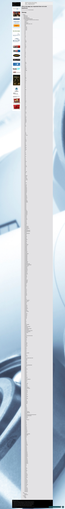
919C (25, 138)
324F (25, 73)
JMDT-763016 (26, 327)
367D (25, 102)
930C (25, 142)
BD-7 (25, 181)
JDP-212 (26, 303)
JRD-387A (26, 344)
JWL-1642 (26, 397)
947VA (25, 156)
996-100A (26, 166)
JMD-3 (25, 322)
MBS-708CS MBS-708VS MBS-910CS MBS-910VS (30, 414)
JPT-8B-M (26, 336)
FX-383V (26, 237)
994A (25, 167)
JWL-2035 (26, 400)
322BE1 (25, 68)
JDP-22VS (26, 302)
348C (25, 91)
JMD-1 (25, 319)
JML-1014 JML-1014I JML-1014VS (28, 330)
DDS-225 (26, 224)
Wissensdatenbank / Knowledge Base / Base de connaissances (32, 19)
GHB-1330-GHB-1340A (27, 263)
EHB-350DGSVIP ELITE (27, 231)
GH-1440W (26, 252)
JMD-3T (25, 323)
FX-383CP (26, 236)
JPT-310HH (26, 342)
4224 (25, 173)
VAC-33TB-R (26, 477)
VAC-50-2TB (26, 480)
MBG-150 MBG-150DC (27, 412)
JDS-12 (25, 312)
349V (25, 92)
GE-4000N (26, 249)
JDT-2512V (26, 314)
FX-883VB (26, 246)
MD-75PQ (26, 424)
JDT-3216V (26, 315)
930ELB (25, 145)
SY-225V (26, 464)
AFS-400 (26, 176)
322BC (25, 67)
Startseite (24, 14)
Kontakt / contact (26, 16)
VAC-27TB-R (26, 474)
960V (25, 158)
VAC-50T (26, 478)
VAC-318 (26, 486)
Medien (25, 497)
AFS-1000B (26, 178)
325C (25, 74)
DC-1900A (26, 223)
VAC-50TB (26, 479)
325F (25, 76)
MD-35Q (26, 421)
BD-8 (25, 183)
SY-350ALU (26, 468)
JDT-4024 (26, 316)
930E (25, 144)
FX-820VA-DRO (26, 244)
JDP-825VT (26, 307)
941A (25, 152)
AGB (23, 492)
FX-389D (26, 240)
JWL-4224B (26, 403)
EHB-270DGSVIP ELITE (27, 230)
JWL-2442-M (26, 402)
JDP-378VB (26, 305)
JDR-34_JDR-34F (27, 311)
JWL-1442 (26, 395)
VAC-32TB (26, 476)
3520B (25, 172)
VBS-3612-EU (26, 491)
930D (25, 143)
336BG (25, 89)
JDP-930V (26, 309)
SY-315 (25, 466)
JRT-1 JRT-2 (26, 345)
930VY (25, 148)
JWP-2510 (26, 407)
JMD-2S (26, 321)
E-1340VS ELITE (26, 226)
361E (25, 98)
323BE (25, 69)
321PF (25, 66)
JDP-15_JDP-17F (27, 301)
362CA (25, 100)
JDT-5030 (26, 317)
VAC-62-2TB (26, 481)
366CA (25, 101)
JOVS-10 (26, 334)
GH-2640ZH (26, 258)
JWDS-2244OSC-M (27, 387)
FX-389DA (26, 241)
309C (25, 57)
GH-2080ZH (26, 256)
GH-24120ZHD (26, 261)
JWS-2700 (26, 409)
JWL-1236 (26, 393)
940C (25, 150)
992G (25, 164)
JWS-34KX (26, 408)
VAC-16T (26, 472)
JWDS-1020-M (26, 383)
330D (25, 82)
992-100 (25, 165)
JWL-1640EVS (26, 396)
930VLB (25, 147)
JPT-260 (26, 338)
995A (25, 168)
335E (25, 87)
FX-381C (26, 235)
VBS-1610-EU (26, 489)
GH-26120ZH (26, 262)
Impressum (24, 495)
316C (25, 64)
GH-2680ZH (26, 260)
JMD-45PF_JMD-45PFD (27, 326)
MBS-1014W (26, 416)
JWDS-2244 (26, 386)
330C (25, 81)
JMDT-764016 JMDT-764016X (28, 328)
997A (25, 170)
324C (25, 71)
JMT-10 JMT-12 (26, 332)
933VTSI (26, 149)
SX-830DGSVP (26, 463)
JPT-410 (26, 341)
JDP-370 (26, 304)
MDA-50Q (26, 427)
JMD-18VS (26, 325)
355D (25, 95)
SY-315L (26, 467)
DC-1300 (26, 221)
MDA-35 (26, 425)
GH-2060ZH (26, 255)
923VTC (25, 140)
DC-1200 (26, 220)
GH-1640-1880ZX (27, 253)
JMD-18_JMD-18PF (27, 324)
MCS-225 (26, 418)
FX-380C (26, 234)
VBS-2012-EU (26, 490)
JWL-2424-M (26, 401)
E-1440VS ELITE (26, 227)
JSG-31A (26, 346)
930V (25, 146)
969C (25, 160)
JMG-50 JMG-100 (27, 329)
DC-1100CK (26, 219)
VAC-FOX (26, 471)
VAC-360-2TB (26, 488)
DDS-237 (26, 225)
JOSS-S (26, 333)
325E (25, 75)
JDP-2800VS (26, 310)
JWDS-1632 (26, 384)
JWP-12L (26, 405)
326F (25, 79)
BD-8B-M (26, 182)
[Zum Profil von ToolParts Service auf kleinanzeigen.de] (16, 31)
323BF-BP (26, 70)
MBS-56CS (26, 413)
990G (25, 162)
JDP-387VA (26, 306)
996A (25, 169)
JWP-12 (25, 404)
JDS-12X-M (26, 313)
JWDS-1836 (26, 385)
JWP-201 (26, 406)
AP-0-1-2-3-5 (26, 179)
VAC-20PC (26, 473)
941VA (25, 154)
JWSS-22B (26, 410)
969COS (26, 161)
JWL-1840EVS (26, 398)
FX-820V (26, 242)
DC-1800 (26, 222)
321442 (25, 80)
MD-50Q (26, 422)
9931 (25, 174)
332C (25, 85)
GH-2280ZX (26, 257)
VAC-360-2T (26, 487)
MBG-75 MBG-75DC (27, 411)
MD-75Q (26, 423)
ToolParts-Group (25, 15)
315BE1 (25, 63)
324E (25, 72)
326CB (25, 78)
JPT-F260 (26, 339)
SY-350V (26, 469)
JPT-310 (26, 340)
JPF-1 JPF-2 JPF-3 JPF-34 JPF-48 (28, 335)
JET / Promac (26, 20)
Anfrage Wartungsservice (26, 17)
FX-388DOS (26, 239)
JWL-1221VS (26, 392)
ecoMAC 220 (26, 229)
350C (25, 93)
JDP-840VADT (26, 308)
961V (25, 159)
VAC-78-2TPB (26, 484)
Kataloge (26, 21)
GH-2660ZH (26, 259)
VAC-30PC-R (26, 475)
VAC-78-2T (26, 483)
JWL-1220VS (26, 390)
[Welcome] (63, 507)
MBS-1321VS (26, 417)
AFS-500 (26, 177)
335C (25, 86)
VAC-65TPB (26, 482)
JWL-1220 (26, 389)
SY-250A (26, 465)
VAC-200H (26, 485)
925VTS (25, 141)
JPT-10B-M (26, 337)
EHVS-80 (26, 232)
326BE (25, 77)
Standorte (25, 496)
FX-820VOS (26, 245)
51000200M (26, 175)
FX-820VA (26, 243)
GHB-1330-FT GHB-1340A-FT (28, 264)
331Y (25, 84)
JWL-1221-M (26, 391)
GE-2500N (26, 248)
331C (25, 83)
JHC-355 (26, 318)
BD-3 (25, 180)
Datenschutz (25, 493)
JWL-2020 (26, 399)
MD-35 (25, 420)
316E (25, 65)
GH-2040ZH (26, 254)
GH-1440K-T (26, 251)
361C (25, 97)
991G (25, 163)
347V (25, 90)
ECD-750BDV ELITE (27, 228)
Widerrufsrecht (26, 494)
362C (25, 99)
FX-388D (26, 238)
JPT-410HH (26, 343)
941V (25, 153)
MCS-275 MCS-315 (27, 419)
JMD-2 (25, 320)
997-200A (26, 171)
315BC (25, 62)
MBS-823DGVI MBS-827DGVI (28, 415)
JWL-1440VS (26, 394)
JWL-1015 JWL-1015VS (27, 388)
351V (25, 94)
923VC (25, 139)
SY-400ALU (26, 470)
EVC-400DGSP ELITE (27, 233)
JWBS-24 (26, 382)
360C (25, 96)
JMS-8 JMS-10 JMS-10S (27, 331)
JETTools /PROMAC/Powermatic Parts (28, 18)
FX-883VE (26, 247)
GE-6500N (26, 250)
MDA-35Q (26, 426)
